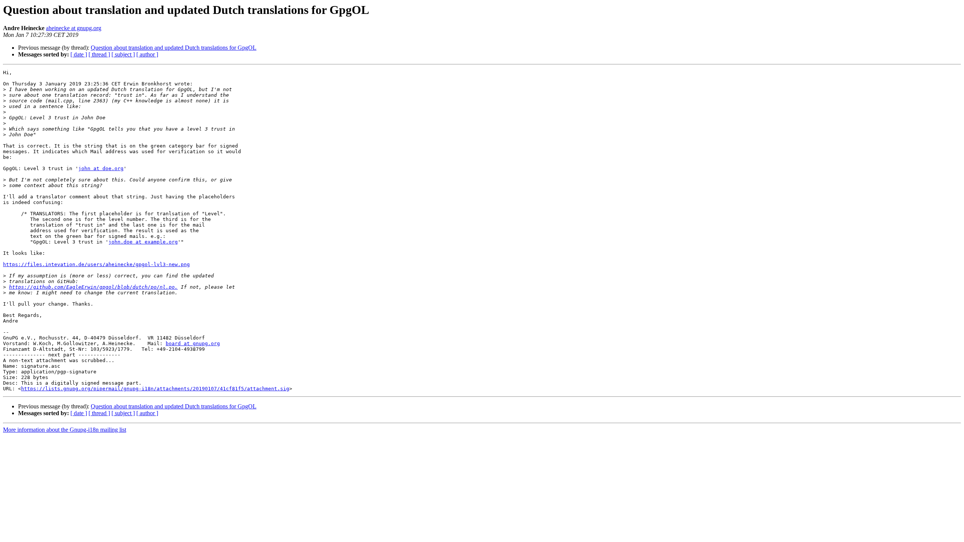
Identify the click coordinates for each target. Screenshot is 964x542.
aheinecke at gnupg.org (73, 28)
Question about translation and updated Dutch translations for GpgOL (173, 47)
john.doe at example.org (143, 242)
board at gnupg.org (193, 343)
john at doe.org (101, 168)
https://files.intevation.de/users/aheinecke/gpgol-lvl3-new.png (96, 264)
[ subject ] (123, 54)
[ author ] (147, 54)
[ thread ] (99, 54)
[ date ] (78, 54)
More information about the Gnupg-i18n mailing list (64, 429)
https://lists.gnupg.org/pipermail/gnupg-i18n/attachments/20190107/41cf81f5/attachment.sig (155, 388)
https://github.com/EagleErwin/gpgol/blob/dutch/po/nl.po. (93, 287)
